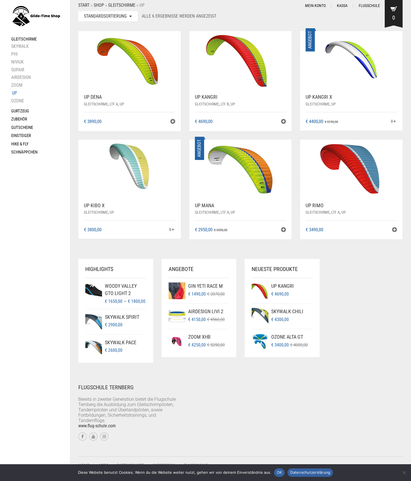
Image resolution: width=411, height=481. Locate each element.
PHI (14, 54)
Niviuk (17, 62)
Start (83, 5)
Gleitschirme (24, 39)
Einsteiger (21, 135)
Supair (17, 69)
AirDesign (21, 77)
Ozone (17, 100)
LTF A (114, 104)
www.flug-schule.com (97, 425)
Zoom (16, 85)
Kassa (342, 5)
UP (14, 93)
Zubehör (19, 119)
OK (279, 472)
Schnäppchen (24, 152)
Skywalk (20, 46)
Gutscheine (22, 127)
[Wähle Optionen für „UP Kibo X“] (171, 230)
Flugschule (369, 5)
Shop (99, 5)
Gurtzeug (20, 111)
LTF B (225, 104)
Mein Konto (315, 5)
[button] (172, 122)
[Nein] (404, 472)
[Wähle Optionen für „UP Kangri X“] (393, 122)
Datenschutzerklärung (310, 472)
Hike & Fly (20, 144)
